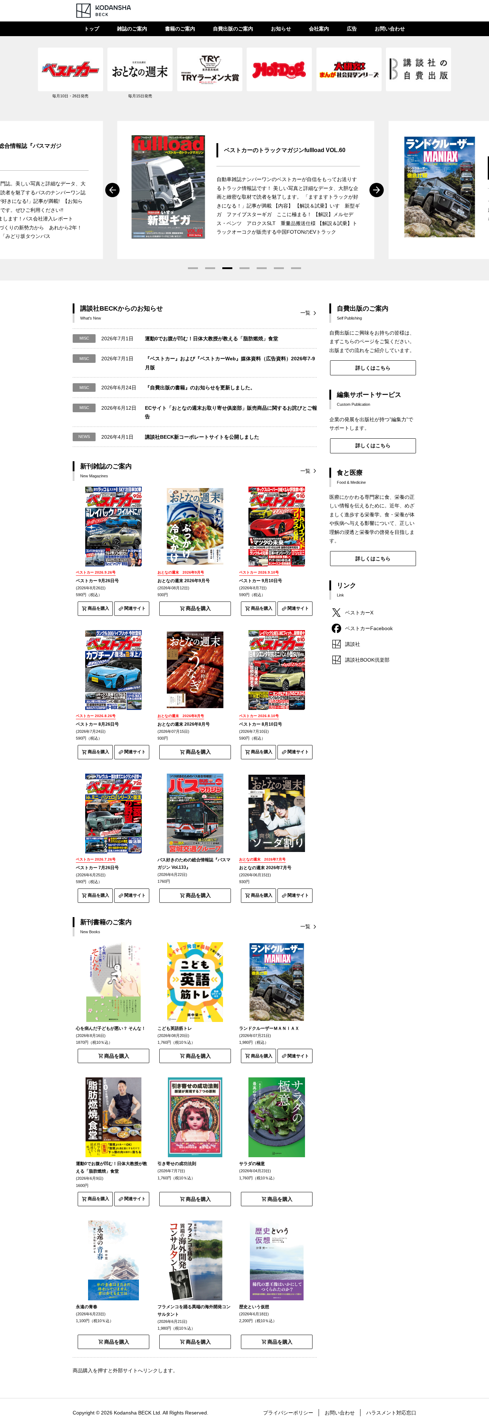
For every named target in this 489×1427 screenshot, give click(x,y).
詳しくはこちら (373, 368)
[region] (244, 77)
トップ (91, 28)
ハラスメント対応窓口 (391, 1413)
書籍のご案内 (180, 28)
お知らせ (281, 28)
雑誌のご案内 (132, 28)
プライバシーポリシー (288, 1413)
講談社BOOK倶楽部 (367, 660)
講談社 (352, 644)
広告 (352, 28)
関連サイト (135, 608)
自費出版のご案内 (233, 28)
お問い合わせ (390, 28)
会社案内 (319, 28)
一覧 (305, 313)
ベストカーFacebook (369, 628)
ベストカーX (359, 612)
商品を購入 (98, 608)
